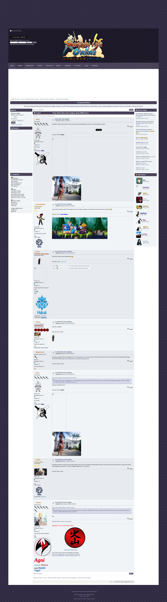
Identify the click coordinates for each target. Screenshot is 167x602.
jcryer (38, 251)
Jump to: (111, 581)
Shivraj (145, 193)
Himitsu (38, 237)
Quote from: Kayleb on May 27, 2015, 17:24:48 (63, 507)
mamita (38, 502)
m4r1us (145, 199)
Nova (144, 220)
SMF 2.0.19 (77, 594)
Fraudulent (144, 234)
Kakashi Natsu (143, 137)
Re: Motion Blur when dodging (63, 204)
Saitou (38, 322)
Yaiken (42, 150)
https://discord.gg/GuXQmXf (70, 549)
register (27, 40)
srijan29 (139, 116)
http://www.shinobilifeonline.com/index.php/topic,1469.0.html (66, 555)
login (23, 40)
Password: (14, 118)
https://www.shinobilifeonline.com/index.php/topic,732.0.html (66, 554)
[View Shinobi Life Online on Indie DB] (16, 31)
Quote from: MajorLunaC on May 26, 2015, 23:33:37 (64, 377)
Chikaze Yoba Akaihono (65, 521)
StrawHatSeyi (40, 204)
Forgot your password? (16, 124)
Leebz (145, 147)
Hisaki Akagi (63, 261)
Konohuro (145, 241)
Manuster (145, 206)
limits (38, 119)
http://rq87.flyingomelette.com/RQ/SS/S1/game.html (75, 358)
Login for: (14, 120)
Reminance (146, 187)
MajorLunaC (40, 352)
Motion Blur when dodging (62, 119)
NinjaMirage (143, 213)
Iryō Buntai (43, 315)
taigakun (145, 226)
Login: (15, 116)
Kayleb (38, 460)
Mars (144, 180)
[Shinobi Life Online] (37, 291)
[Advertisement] (46, 14)
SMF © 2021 (83, 594)
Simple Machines (90, 594)
